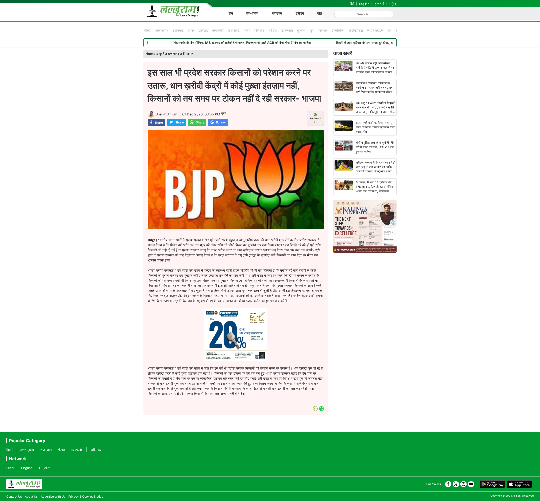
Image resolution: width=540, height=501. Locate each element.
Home (150, 53)
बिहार (191, 30)
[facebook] (448, 484)
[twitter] (456, 484)
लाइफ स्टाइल (375, 30)
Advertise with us (53, 496)
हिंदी (352, 3)
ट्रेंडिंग (300, 13)
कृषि (161, 53)
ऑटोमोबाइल (355, 30)
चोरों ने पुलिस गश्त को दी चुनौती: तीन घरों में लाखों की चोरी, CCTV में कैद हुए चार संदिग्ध (375, 147)
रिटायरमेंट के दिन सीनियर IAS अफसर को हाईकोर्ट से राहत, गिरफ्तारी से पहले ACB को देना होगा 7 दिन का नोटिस (216, 43)
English (364, 3)
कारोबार (322, 30)
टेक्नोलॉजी (338, 30)
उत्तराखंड (178, 30)
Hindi (10, 468)
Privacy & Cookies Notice (85, 496)
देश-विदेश (252, 13)
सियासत (188, 53)
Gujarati (45, 468)
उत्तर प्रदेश (161, 30)
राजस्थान (287, 30)
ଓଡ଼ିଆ (393, 3)
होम (231, 13)
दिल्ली (147, 30)
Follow (221, 122)
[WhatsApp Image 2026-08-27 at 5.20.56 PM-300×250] (235, 360)
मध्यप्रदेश (218, 30)
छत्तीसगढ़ (233, 30)
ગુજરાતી (379, 3)
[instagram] (463, 484)
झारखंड (203, 30)
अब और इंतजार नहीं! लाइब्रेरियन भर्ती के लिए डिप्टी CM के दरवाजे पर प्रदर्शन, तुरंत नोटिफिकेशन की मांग (375, 67)
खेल (319, 13)
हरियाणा (259, 30)
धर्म (389, 30)
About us (31, 496)
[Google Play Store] (492, 484)
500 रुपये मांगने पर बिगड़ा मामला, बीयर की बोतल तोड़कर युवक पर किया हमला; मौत (375, 127)
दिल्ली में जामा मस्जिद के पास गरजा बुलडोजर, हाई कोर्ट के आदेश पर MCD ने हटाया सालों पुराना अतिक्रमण (375, 43)
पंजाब (247, 30)
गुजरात (301, 30)
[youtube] (471, 484)
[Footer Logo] (24, 484)
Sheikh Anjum (166, 114)
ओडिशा (272, 30)
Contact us (14, 496)
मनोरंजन (277, 13)
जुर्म (311, 30)
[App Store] (519, 484)
